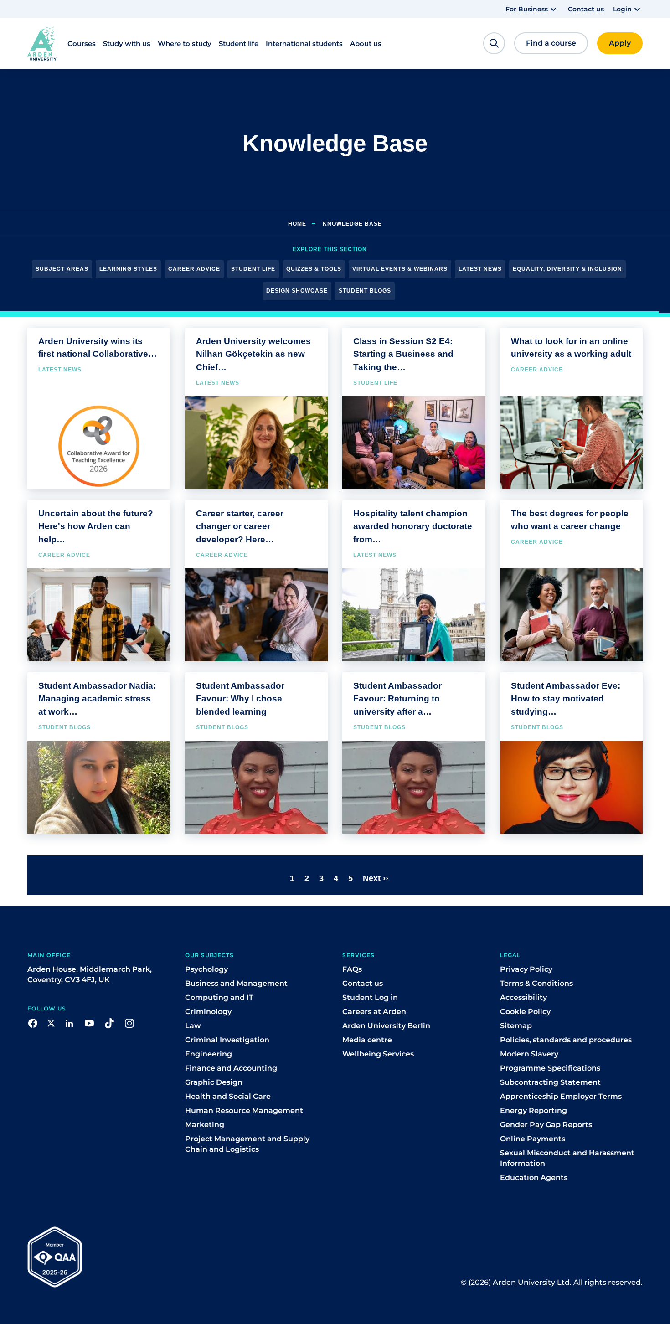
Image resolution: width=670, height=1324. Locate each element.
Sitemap (516, 1025)
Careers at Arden (374, 1011)
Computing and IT (219, 997)
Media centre (367, 1040)
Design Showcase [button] (297, 291)
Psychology (206, 969)
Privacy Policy (526, 969)
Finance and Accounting (231, 1068)
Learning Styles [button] (128, 269)
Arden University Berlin (386, 1025)
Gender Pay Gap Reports (546, 1124)
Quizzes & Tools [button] (313, 269)
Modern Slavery (529, 1054)
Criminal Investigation (227, 1040)
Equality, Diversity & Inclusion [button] (567, 269)
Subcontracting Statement (550, 1082)
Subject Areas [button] (62, 269)
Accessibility (523, 997)
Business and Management (236, 983)
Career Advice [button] (194, 269)
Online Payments (532, 1138)
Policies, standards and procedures (566, 1040)
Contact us (586, 9)
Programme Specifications (550, 1068)
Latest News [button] (480, 269)
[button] (532, 9)
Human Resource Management (244, 1110)
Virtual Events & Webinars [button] (400, 269)
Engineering (208, 1054)
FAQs (352, 969)
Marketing (204, 1124)
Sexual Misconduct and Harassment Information (567, 1158)
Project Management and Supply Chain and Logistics (247, 1144)
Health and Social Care (228, 1096)
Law (193, 1025)
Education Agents (533, 1177)
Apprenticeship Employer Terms (561, 1096)
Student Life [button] (253, 269)
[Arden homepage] (42, 43)
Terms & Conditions (536, 983)
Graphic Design (213, 1082)
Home (297, 224)
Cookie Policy (525, 1011)
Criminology (208, 1011)
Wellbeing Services (378, 1054)
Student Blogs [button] (365, 291)
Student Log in (370, 997)
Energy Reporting (533, 1110)
